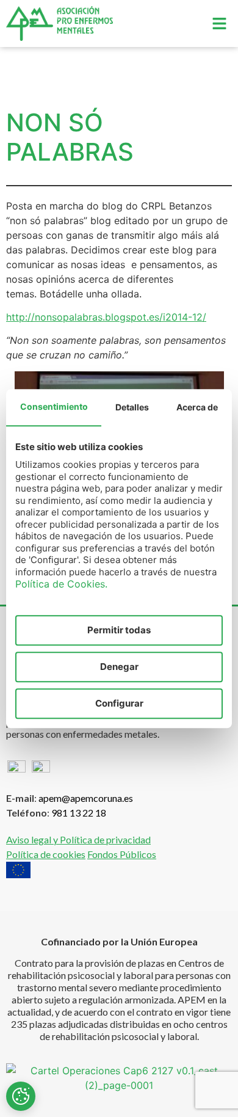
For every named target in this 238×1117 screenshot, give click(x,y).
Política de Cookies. (61, 584)
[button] (219, 23)
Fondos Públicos (121, 854)
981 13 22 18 (78, 812)
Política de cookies (45, 854)
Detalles (132, 407)
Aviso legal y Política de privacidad (78, 839)
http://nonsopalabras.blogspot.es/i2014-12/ (106, 317)
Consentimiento (54, 406)
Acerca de (197, 407)
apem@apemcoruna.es (85, 798)
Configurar (119, 703)
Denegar (119, 666)
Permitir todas (119, 630)
